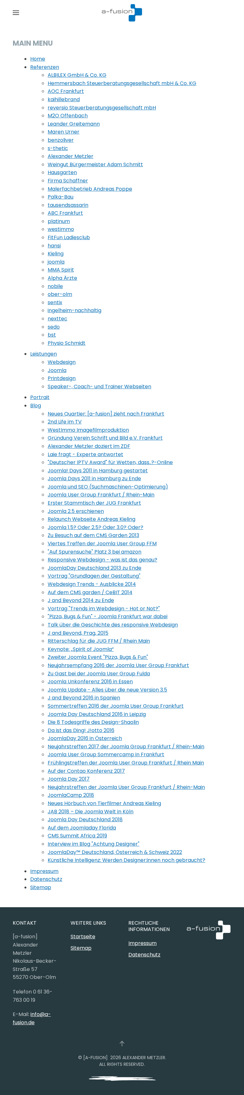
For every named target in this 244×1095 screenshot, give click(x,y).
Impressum (44, 871)
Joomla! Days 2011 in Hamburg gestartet (98, 470)
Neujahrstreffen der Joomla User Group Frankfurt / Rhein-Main (126, 787)
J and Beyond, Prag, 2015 (78, 633)
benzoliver (61, 140)
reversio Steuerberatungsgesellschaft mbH (102, 107)
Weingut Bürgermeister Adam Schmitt (95, 164)
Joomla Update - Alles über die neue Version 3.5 (107, 689)
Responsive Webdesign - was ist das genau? (102, 559)
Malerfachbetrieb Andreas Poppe (90, 189)
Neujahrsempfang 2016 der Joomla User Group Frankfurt (118, 665)
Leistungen (43, 353)
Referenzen (44, 67)
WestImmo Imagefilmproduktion (88, 430)
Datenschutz (46, 879)
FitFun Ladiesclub (69, 237)
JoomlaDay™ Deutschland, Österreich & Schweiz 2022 (115, 852)
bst (52, 334)
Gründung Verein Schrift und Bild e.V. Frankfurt (105, 438)
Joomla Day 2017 (69, 779)
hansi (54, 245)
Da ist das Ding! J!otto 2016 (81, 730)
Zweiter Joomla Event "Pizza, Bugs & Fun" (98, 657)
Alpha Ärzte (62, 278)
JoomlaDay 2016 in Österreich (85, 738)
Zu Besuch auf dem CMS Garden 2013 (93, 535)
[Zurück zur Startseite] (122, 12)
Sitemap (40, 887)
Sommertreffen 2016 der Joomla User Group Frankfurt (116, 706)
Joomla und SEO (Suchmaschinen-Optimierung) (108, 486)
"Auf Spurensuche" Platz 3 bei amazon (94, 551)
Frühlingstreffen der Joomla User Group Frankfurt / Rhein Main (126, 762)
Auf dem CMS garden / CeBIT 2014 (90, 592)
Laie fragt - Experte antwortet (85, 454)
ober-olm (60, 294)
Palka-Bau (60, 196)
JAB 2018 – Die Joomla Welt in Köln (90, 811)
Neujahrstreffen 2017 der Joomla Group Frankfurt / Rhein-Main (126, 746)
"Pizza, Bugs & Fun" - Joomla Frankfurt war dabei (107, 616)
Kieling (56, 253)
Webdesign (62, 362)
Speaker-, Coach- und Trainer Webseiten (99, 386)
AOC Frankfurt (66, 91)
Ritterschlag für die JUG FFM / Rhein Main (99, 641)
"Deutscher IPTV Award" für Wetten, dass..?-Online (110, 462)
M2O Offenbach (68, 115)
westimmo (61, 229)
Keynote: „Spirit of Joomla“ (81, 649)
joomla (56, 262)
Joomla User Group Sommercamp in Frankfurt (106, 754)
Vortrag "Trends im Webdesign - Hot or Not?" (104, 608)
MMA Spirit (61, 269)
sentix (55, 302)
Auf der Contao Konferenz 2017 (86, 771)
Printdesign (62, 378)
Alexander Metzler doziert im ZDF (89, 446)
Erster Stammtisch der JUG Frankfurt (94, 503)
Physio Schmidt (66, 343)
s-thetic (58, 148)
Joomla (57, 370)
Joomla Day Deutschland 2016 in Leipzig (97, 714)
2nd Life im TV (65, 421)
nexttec (57, 318)
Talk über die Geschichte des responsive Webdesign (113, 624)
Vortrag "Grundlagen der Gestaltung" (94, 576)
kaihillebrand (64, 99)
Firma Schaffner (68, 180)
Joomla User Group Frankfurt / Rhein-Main (101, 494)
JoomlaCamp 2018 (71, 795)
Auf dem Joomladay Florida (82, 827)
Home (37, 58)
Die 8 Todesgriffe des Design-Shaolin (93, 722)
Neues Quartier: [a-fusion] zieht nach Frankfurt (106, 413)
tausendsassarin (68, 205)
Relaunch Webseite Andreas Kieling (91, 519)
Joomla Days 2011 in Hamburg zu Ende (94, 478)
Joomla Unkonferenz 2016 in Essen (90, 681)
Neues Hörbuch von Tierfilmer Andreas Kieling (104, 803)
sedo (54, 327)
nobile (55, 286)
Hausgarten (62, 172)
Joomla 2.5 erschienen (76, 511)
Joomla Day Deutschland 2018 (85, 819)
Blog (35, 405)
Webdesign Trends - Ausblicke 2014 (92, 584)
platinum (59, 221)
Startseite (83, 936)
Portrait (40, 397)
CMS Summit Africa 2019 (77, 835)
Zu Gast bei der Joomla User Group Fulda (99, 673)
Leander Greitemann (74, 124)
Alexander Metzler (70, 156)
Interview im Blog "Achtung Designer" (93, 844)
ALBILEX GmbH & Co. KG (77, 75)
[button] (16, 12)
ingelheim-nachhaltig (74, 310)
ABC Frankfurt (65, 213)
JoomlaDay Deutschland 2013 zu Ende (94, 568)
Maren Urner (63, 131)
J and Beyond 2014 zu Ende (81, 600)
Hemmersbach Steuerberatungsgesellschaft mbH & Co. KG (122, 83)
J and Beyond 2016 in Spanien (84, 697)
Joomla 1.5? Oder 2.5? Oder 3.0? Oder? (95, 527)
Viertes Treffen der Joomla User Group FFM (102, 543)
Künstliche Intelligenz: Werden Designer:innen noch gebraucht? (126, 860)
